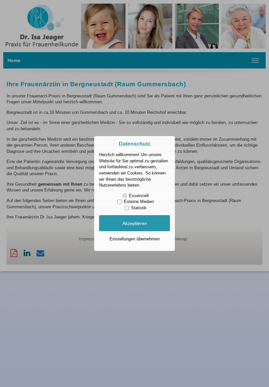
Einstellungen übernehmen (135, 238)
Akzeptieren (134, 223)
